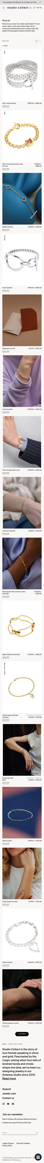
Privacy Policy (7, 1145)
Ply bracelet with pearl (7, 779)
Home (4, 1044)
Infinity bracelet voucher (10, 1023)
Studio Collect (24, 1158)
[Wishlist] (34, 8)
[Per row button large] (36, 41)
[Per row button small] (39, 41)
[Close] (39, 2)
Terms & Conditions (23, 1143)
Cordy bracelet (7, 409)
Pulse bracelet (7, 962)
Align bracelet (7, 841)
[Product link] (22, 78)
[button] (3, 7)
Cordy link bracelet (8, 531)
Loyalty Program (8, 1143)
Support (6, 1089)
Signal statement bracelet (11, 655)
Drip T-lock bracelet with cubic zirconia (12, 165)
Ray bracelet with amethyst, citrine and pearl (13, 593)
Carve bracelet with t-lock (11, 470)
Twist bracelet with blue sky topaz (10, 716)
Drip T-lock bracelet (9, 103)
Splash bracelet (7, 227)
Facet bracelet (7, 288)
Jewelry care (9, 1094)
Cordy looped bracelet (10, 902)
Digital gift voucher (8, 349)
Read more (9, 1078)
